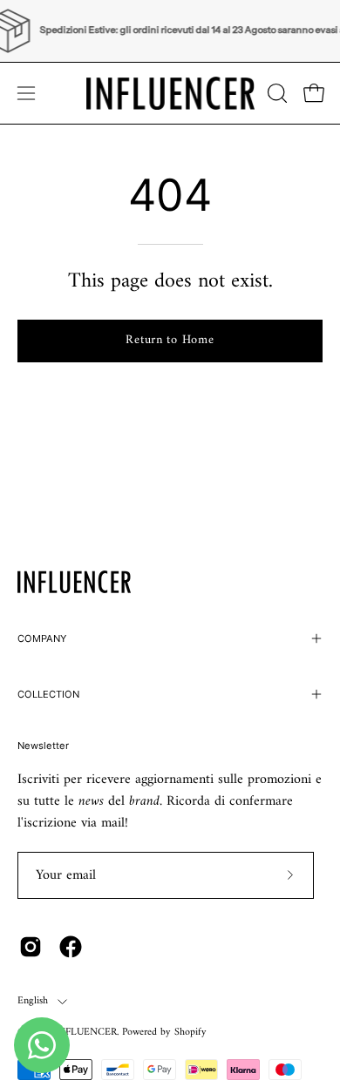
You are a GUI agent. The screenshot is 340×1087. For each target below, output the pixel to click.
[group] (170, 31)
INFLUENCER (85, 1032)
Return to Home (170, 340)
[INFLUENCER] (170, 93)
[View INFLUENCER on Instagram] (30, 947)
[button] (275, 93)
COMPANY (41, 638)
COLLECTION (48, 694)
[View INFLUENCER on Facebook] (71, 947)
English (33, 1001)
